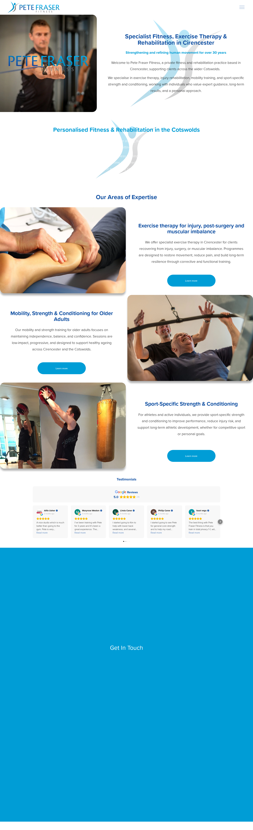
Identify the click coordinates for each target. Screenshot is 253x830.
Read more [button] (42, 532)
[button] (32, 521)
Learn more (191, 280)
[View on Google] (39, 512)
